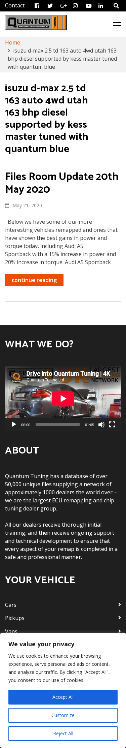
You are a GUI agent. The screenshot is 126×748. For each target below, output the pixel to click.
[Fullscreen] (112, 424)
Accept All (63, 697)
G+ (63, 5)
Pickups (15, 618)
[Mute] (101, 424)
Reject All (63, 733)
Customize (63, 715)
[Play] (13, 424)
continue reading (34, 280)
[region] (63, 690)
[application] (63, 398)
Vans (11, 631)
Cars (10, 605)
